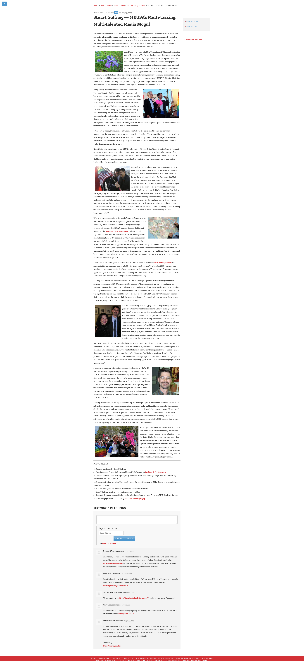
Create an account (109, 544)
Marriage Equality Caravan (117, 231)
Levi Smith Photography (155, 472)
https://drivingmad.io (112, 646)
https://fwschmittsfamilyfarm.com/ (133, 598)
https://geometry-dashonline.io (115, 586)
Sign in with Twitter (192, 21)
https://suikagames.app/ (113, 563)
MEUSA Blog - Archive (136, 5)
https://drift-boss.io (126, 614)
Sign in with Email (191, 26)
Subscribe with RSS (194, 39)
